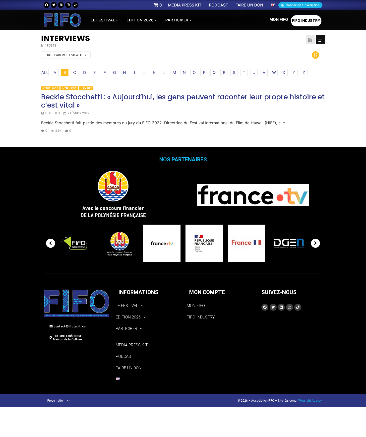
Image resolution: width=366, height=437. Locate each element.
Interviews (69, 88)
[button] (148, 306)
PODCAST (124, 356)
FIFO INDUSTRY (306, 20)
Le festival (104, 20)
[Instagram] (68, 5)
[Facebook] (47, 5)
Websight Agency (310, 400)
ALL (45, 72)
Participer (178, 20)
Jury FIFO (86, 88)
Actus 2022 (50, 88)
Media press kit (132, 345)
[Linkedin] (61, 5)
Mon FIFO (278, 19)
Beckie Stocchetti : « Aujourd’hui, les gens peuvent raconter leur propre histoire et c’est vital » (183, 101)
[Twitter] (54, 5)
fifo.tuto (52, 113)
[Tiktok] (75, 5)
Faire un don (128, 368)
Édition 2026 (141, 20)
